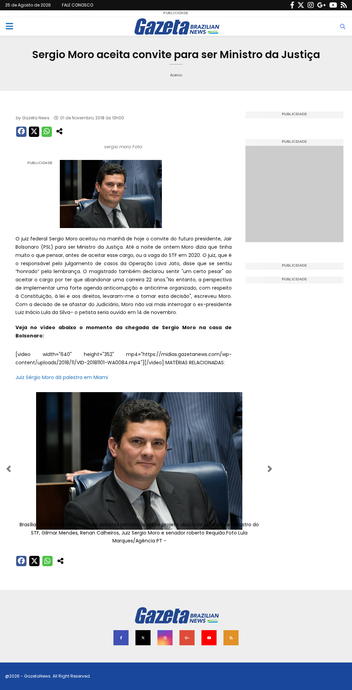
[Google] (321, 5)
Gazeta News (36, 118)
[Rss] (344, 5)
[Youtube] (333, 5)
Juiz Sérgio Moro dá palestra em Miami (61, 377)
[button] (34, 469)
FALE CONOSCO (77, 5)
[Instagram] (311, 5)
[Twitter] (300, 5)
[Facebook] (292, 5)
